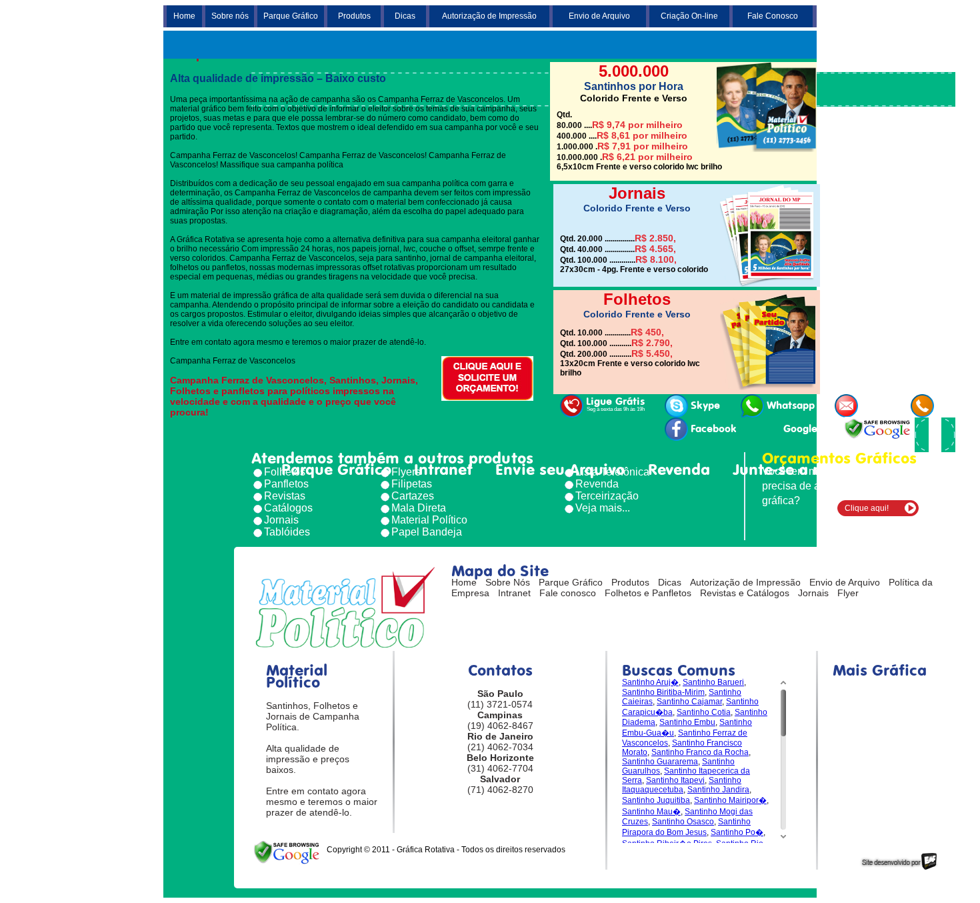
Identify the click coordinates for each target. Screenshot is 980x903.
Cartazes (412, 496)
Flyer (848, 593)
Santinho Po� (737, 832)
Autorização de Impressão (489, 16)
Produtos (354, 16)
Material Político (429, 520)
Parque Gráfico (290, 16)
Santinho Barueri (713, 682)
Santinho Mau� (651, 811)
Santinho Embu (687, 722)
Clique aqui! (867, 508)
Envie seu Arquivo (560, 469)
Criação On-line (689, 16)
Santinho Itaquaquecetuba (681, 785)
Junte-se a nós (785, 469)
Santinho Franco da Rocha (700, 752)
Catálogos (288, 508)
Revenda (679, 469)
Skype (705, 405)
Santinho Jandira (718, 789)
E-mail (876, 405)
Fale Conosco (772, 16)
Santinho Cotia (704, 712)
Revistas (284, 496)
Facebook (714, 429)
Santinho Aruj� (650, 682)
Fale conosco (567, 593)
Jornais (281, 520)
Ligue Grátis (615, 403)
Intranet (443, 469)
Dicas (405, 16)
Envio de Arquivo (599, 16)
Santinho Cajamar (689, 701)
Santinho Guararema (660, 761)
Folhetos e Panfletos (648, 593)
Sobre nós (230, 16)
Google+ (803, 429)
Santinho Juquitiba (656, 800)
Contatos (893, 469)
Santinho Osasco (683, 821)
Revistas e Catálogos (744, 593)
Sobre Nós (507, 582)
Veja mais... (602, 508)
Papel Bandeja (426, 532)
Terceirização (607, 496)
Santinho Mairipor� (730, 800)
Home (184, 16)
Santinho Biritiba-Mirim (663, 692)
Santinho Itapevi (675, 780)
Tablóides (287, 532)
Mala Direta (418, 508)
